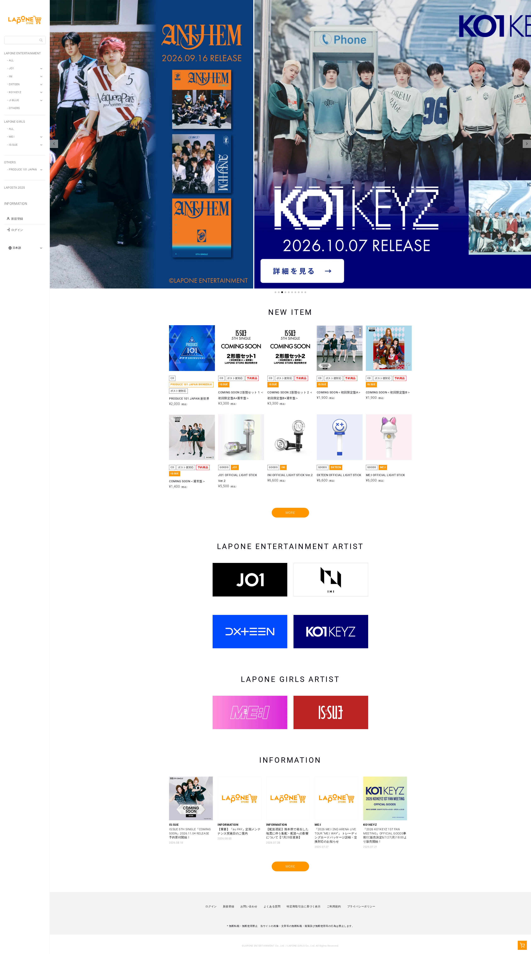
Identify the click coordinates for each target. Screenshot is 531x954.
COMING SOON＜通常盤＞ (187, 437)
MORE (290, 513)
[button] (275, 292)
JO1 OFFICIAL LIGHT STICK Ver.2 (237, 437)
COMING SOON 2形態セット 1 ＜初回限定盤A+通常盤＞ (240, 348)
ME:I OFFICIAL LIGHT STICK (385, 437)
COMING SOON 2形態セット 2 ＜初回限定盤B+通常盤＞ (290, 348)
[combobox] (25, 40)
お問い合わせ (248, 906)
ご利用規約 (334, 906)
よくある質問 (272, 906)
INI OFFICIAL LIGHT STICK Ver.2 (290, 437)
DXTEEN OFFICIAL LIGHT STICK (339, 437)
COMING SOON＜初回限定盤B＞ (388, 348)
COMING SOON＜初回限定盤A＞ (339, 348)
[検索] (41, 40)
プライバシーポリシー (361, 906)
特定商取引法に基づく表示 (303, 906)
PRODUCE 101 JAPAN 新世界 (189, 348)
